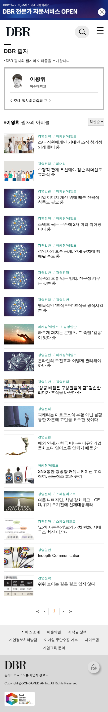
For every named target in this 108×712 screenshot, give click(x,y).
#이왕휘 (12, 122)
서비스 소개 (30, 632)
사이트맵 (92, 640)
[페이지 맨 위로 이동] (95, 668)
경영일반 (44, 191)
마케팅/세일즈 (66, 136)
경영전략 (44, 136)
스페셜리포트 (66, 494)
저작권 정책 (77, 632)
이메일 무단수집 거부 (61, 640)
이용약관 (54, 632)
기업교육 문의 (54, 648)
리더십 (61, 164)
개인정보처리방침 (23, 640)
